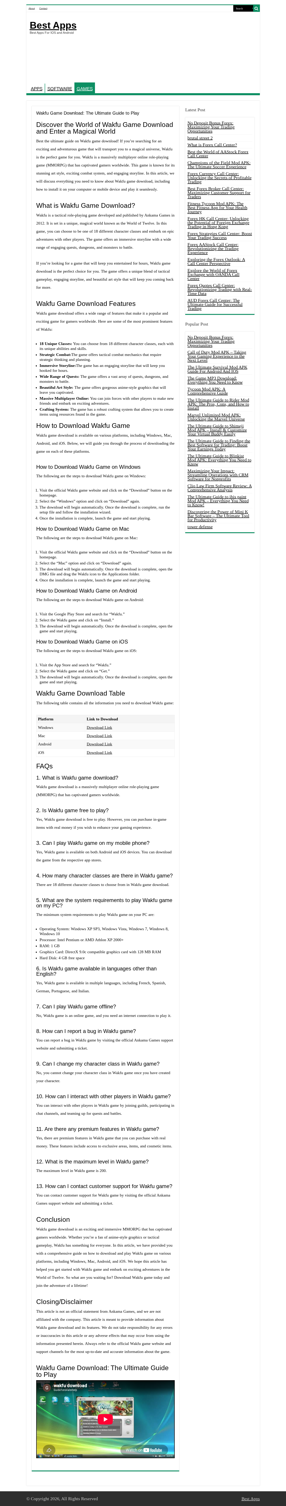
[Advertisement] (175, 48)
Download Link (99, 727)
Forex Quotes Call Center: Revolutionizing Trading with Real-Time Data (219, 289)
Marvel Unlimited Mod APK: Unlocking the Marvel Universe (216, 416)
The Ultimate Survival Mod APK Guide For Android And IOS (217, 369)
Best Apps (53, 25)
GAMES (85, 88)
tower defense (200, 526)
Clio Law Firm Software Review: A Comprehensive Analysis (219, 487)
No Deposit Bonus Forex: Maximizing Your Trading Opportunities (211, 126)
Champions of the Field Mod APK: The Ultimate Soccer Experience (219, 164)
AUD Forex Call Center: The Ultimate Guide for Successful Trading (215, 304)
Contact (43, 8)
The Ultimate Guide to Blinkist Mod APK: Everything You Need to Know (219, 459)
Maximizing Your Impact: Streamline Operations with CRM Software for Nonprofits (217, 474)
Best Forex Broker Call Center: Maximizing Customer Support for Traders (218, 192)
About (32, 8)
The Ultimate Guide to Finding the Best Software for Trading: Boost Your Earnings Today (218, 444)
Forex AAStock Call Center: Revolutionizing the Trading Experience (213, 248)
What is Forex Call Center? (212, 144)
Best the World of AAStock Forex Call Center (217, 153)
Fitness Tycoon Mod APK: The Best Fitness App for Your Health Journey (217, 207)
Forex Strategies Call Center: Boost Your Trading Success (219, 235)
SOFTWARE (59, 88)
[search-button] (256, 8)
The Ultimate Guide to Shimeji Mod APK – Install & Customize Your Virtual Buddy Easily (217, 429)
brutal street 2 (200, 137)
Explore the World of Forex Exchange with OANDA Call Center (213, 274)
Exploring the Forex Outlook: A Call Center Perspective (216, 261)
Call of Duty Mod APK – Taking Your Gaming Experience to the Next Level (216, 356)
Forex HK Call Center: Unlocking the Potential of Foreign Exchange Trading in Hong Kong (218, 222)
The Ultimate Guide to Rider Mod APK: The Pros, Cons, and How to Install (218, 404)
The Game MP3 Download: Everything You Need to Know (215, 380)
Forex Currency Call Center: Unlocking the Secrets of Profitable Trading (219, 177)
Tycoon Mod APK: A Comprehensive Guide (207, 391)
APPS (36, 88)
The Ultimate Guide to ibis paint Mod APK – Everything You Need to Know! (218, 500)
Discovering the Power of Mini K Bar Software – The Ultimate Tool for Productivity (218, 515)
